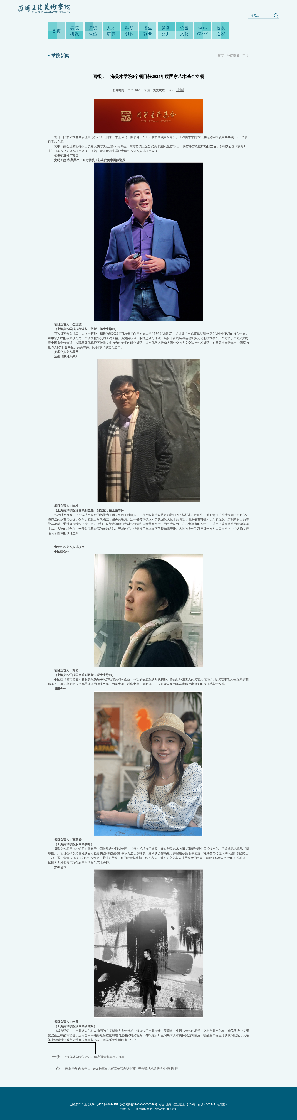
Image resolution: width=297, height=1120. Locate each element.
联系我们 (172, 1109)
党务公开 (166, 31)
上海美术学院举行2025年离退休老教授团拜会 (94, 1057)
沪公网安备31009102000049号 (138, 1104)
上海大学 (89, 1104)
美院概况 (74, 31)
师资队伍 (93, 31)
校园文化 (184, 31)
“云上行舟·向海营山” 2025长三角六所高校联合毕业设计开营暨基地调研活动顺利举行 (121, 1068)
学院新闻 (233, 55)
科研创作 (129, 31)
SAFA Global (202, 31)
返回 (180, 90)
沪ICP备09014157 (108, 1104)
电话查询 (222, 1104)
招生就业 (147, 31)
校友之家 (220, 31)
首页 (56, 31)
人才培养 (111, 31)
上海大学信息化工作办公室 (150, 1109)
